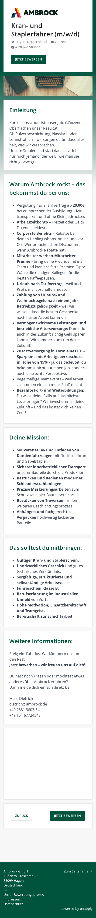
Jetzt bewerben (28, 59)
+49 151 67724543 (25, 715)
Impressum (12, 899)
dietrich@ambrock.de (28, 704)
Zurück (21, 815)
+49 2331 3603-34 (24, 709)
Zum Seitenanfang (78, 871)
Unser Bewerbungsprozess (24, 894)
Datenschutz (13, 904)
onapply (86, 908)
